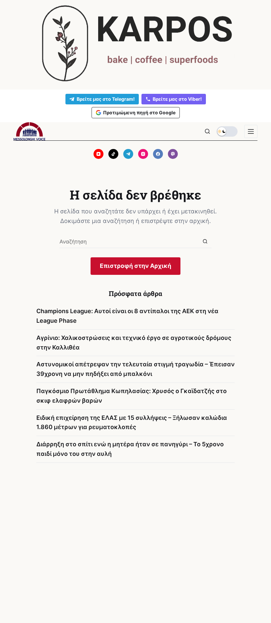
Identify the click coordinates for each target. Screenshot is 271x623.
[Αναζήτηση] (207, 131)
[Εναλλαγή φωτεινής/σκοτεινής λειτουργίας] (227, 131)
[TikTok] (113, 154)
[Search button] (205, 241)
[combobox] (129, 241)
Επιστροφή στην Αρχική (135, 265)
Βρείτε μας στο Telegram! (106, 99)
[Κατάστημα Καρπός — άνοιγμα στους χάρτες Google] (135, 43)
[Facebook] (158, 154)
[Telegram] (128, 154)
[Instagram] (143, 154)
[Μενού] (250, 131)
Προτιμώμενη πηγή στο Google (139, 112)
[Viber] (173, 154)
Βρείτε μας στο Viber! (177, 99)
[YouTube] (98, 154)
